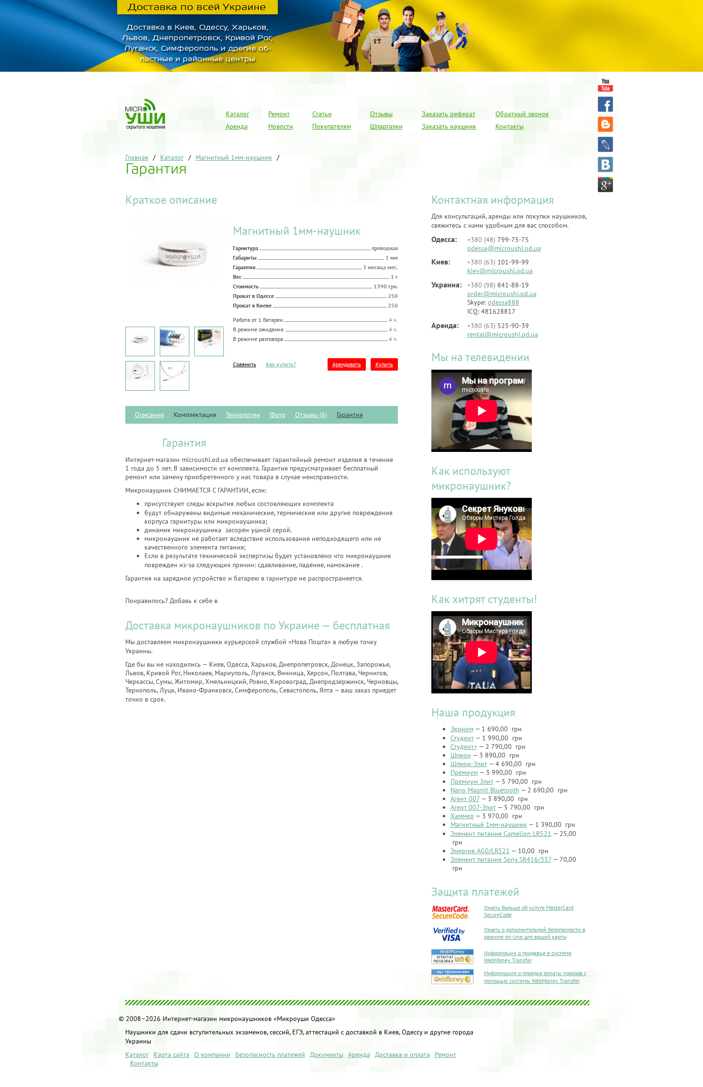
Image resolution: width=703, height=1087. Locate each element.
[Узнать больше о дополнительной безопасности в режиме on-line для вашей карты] (450, 941)
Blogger (605, 124)
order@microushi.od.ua (502, 293)
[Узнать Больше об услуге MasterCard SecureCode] (450, 918)
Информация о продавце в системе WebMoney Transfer (527, 956)
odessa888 (503, 302)
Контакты (509, 126)
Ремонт (279, 114)
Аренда (237, 126)
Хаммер (462, 816)
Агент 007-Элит (473, 807)
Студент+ (463, 746)
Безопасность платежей (270, 1054)
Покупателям (331, 126)
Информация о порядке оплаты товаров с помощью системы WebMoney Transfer (535, 976)
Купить (384, 364)
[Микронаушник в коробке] (209, 346)
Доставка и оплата (402, 1054)
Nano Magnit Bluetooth (484, 790)
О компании (212, 1054)
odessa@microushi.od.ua (504, 248)
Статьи (322, 114)
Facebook (605, 104)
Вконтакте (605, 164)
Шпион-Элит (468, 763)
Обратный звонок (522, 114)
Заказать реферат (448, 114)
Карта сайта (171, 1054)
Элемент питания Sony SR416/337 (500, 859)
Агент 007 (465, 798)
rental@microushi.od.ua (502, 334)
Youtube (605, 84)
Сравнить (244, 364)
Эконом (461, 729)
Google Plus (605, 184)
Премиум (464, 772)
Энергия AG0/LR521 (480, 850)
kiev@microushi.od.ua (500, 270)
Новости (280, 126)
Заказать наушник (449, 126)
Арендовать (346, 364)
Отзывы (381, 114)
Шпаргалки (386, 126)
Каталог (237, 114)
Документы (326, 1054)
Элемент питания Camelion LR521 (500, 833)
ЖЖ (605, 144)
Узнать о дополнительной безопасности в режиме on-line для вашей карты (534, 933)
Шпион (460, 755)
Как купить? (281, 364)
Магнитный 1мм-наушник (488, 824)
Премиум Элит (472, 781)
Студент (462, 738)
